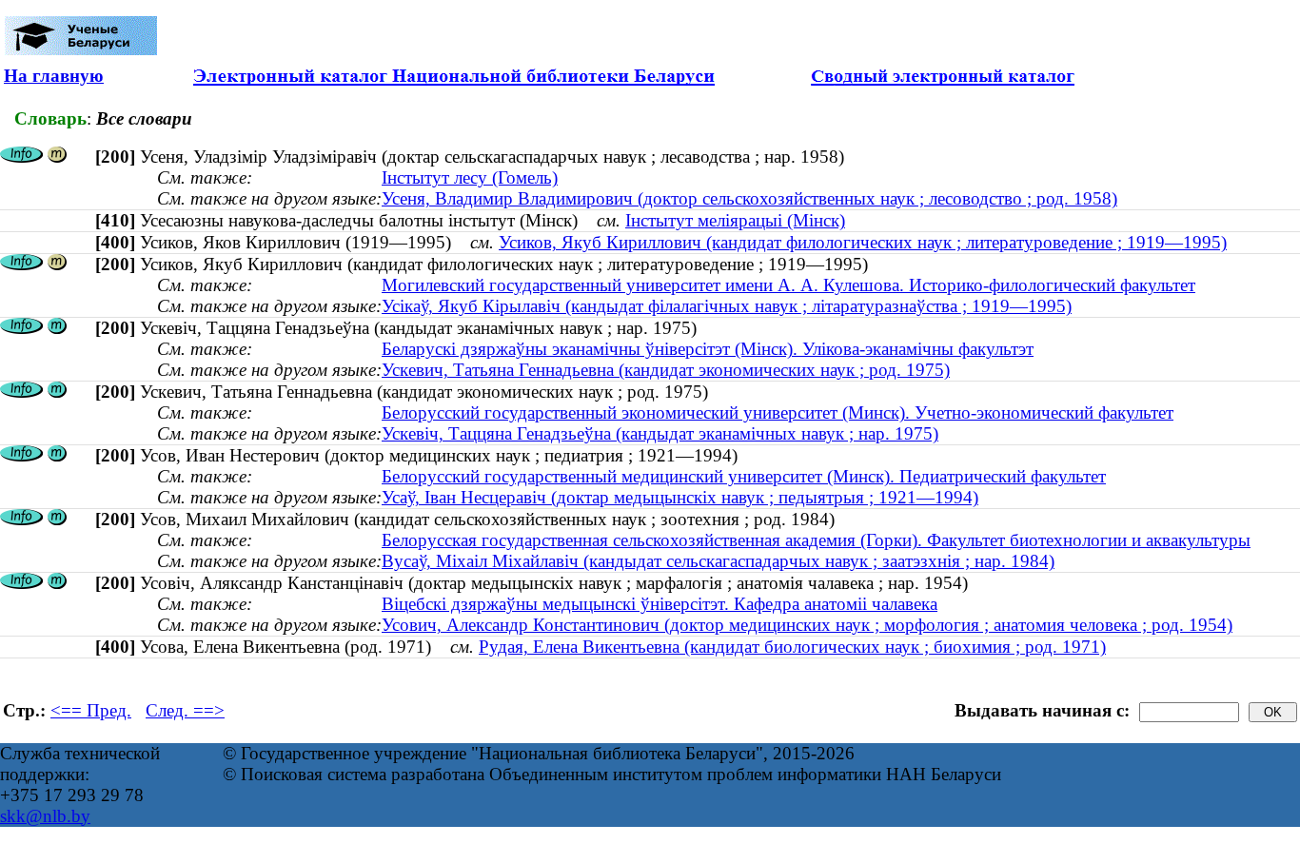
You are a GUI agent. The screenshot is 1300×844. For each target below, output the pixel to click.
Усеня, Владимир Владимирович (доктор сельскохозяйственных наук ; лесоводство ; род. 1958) (749, 198)
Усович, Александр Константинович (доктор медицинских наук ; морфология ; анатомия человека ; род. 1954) (807, 625)
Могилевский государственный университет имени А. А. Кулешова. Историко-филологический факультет (788, 285)
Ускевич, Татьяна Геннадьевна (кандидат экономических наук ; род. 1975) (666, 370)
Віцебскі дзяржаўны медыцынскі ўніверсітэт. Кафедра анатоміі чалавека (659, 604)
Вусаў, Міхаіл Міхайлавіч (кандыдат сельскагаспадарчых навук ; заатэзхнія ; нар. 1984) (718, 561)
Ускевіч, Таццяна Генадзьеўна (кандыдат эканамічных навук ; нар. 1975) (660, 433)
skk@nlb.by (45, 816)
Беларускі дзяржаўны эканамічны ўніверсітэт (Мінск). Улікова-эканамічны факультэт (708, 349)
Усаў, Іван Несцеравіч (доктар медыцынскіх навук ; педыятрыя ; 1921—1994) (680, 497)
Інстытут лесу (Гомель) (470, 177)
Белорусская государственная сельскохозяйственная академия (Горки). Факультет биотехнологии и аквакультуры (816, 540)
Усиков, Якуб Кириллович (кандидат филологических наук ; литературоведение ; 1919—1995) (863, 242)
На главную (54, 76)
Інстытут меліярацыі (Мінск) (735, 220)
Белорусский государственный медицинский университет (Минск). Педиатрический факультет (744, 476)
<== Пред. (90, 710)
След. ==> (185, 710)
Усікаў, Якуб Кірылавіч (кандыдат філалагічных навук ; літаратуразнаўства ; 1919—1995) (727, 306)
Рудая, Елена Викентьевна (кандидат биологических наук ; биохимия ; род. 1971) (792, 647)
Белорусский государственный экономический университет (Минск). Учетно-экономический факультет (777, 412)
